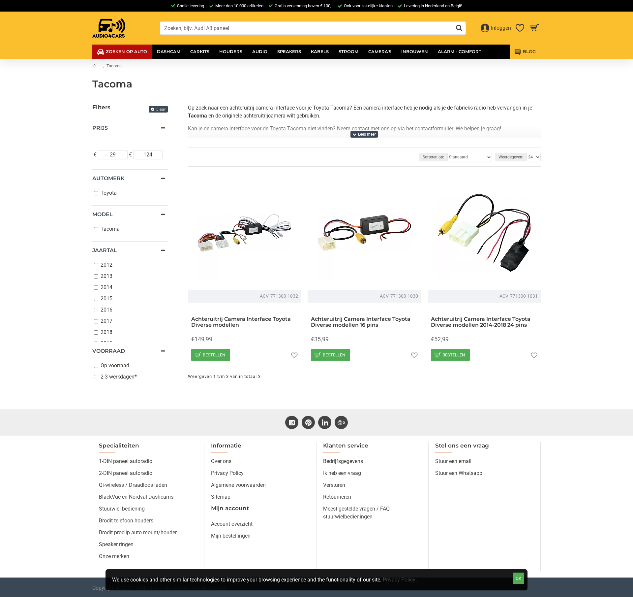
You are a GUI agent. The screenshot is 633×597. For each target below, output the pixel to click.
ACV (264, 296)
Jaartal (104, 250)
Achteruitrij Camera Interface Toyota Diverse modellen (241, 322)
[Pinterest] (308, 422)
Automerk (108, 178)
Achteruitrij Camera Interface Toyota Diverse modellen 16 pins (360, 322)
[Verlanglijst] (294, 355)
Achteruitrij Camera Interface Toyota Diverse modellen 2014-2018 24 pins (480, 322)
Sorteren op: (433, 157)
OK (518, 578)
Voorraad (108, 351)
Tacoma (114, 65)
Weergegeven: (510, 157)
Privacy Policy (399, 580)
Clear (161, 109)
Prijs (100, 128)
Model (102, 214)
